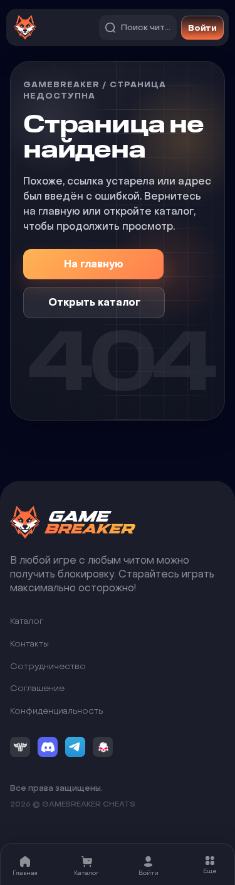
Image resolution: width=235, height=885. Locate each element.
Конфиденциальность (56, 711)
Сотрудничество (48, 666)
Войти (202, 27)
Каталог (26, 622)
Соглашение (37, 689)
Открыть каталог (94, 302)
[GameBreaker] (72, 522)
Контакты (29, 644)
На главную (93, 264)
